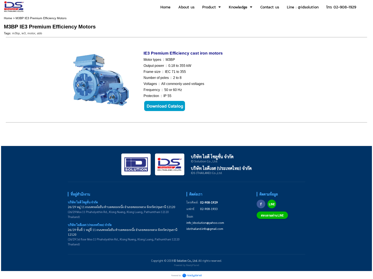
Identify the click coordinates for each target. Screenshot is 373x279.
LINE (272, 204)
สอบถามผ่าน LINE (272, 215)
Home (8, 18)
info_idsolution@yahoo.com (205, 222)
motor (31, 33)
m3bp (16, 33)
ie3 (24, 33)
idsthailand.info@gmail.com (204, 228)
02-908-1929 (209, 202)
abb (39, 33)
